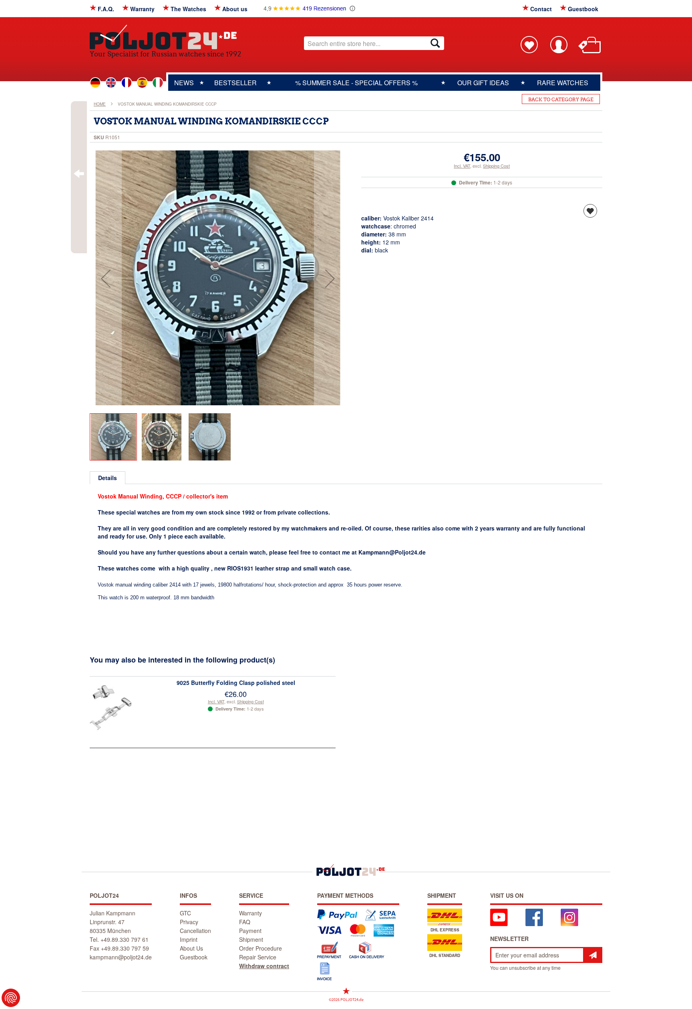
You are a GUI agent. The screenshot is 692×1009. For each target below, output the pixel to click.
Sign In (558, 44)
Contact (541, 9)
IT (157, 82)
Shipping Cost (496, 165)
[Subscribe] (592, 955)
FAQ (244, 922)
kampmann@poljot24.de (121, 957)
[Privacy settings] (11, 998)
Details (107, 478)
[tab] (107, 477)
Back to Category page (560, 99)
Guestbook (583, 9)
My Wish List (529, 44)
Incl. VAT (462, 165)
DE (95, 82)
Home (100, 104)
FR (126, 82)
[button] (106, 278)
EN (111, 82)
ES (142, 82)
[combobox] (374, 43)
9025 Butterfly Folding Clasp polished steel (236, 683)
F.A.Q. (106, 9)
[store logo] (165, 37)
